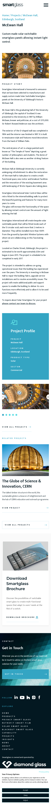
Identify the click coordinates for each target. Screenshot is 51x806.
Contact (8, 749)
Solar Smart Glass (15, 726)
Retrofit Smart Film (16, 722)
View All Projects (17, 524)
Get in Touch (14, 674)
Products (9, 716)
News (5, 742)
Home (5, 15)
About (6, 745)
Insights (8, 739)
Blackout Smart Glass (17, 729)
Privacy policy (44, 771)
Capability (9, 732)
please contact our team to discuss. (19, 303)
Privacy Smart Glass (16, 719)
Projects (16, 15)
